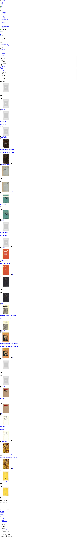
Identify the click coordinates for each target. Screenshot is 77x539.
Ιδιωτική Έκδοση (3, 109)
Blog (3, 520)
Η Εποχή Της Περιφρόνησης (5, 260)
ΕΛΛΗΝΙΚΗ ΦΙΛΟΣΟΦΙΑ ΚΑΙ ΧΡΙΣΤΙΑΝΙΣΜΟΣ (9, 93)
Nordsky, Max (2, 358)
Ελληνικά (2, 57)
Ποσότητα (1, 51)
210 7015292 (2, 511)
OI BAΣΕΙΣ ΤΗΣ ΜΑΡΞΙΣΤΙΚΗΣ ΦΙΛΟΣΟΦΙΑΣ (8, 180)
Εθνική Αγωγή (2, 426)
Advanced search (4, 521)
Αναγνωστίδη (2, 220)
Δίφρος (2, 497)
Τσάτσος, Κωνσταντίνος (4, 496)
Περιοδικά (3, 13)
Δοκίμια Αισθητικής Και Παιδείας (6, 481)
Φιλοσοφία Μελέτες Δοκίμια (5, 26)
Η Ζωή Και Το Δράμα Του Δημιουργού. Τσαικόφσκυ (9, 343)
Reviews (3, 55)
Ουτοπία (2, 331)
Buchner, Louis (3, 302)
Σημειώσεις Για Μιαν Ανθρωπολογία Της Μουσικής (8, 454)
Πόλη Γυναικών (3, 386)
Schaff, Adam (2, 413)
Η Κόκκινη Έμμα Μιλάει (4, 374)
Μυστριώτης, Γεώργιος (4, 136)
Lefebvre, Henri (3, 219)
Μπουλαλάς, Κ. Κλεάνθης (4, 441)
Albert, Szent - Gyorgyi (3, 49)
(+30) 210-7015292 (3, 0)
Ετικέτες (3, 54)
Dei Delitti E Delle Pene (4, 232)
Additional (3, 53)
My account (3, 519)
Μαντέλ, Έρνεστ (3, 330)
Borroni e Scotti (3, 248)
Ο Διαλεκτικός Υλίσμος (4, 204)
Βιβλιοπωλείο (3, 12)
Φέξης (2, 303)
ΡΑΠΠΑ (2, 414)
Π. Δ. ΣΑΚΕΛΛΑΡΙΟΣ (4, 137)
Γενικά (3, 27)
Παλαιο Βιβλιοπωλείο (5, 19)
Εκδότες (3, 16)
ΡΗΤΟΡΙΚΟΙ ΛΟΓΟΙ (3, 121)
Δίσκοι (3, 21)
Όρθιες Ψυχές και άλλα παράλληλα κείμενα (7, 149)
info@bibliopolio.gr (4, 529)
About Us (3, 518)
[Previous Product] (0, 30)
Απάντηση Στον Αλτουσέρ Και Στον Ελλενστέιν (8, 315)
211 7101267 (2, 512)
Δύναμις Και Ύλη (3, 287)
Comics (3, 14)
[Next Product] (0, 34)
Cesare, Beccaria (3, 247)
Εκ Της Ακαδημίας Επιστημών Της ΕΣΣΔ (6, 192)
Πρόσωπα (3, 22)
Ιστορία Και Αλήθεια (3, 398)
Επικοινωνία (3, 17)
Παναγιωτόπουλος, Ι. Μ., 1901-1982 (5, 164)
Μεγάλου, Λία (3, 66)
